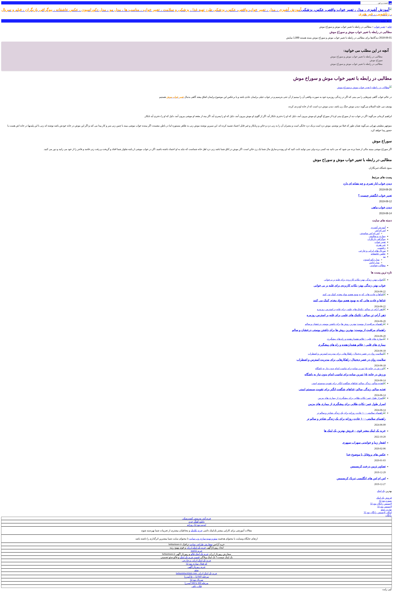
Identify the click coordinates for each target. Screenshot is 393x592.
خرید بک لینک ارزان (196, 547)
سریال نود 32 (196, 579)
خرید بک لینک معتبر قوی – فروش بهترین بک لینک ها (355, 430)
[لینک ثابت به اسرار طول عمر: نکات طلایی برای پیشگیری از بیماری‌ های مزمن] (352, 398)
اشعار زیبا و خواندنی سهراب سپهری (364, 442)
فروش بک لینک (384, 498)
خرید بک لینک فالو (199, 554)
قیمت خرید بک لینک (190, 557)
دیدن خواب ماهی (381, 207)
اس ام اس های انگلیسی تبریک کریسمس (361, 478)
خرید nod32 (196, 550)
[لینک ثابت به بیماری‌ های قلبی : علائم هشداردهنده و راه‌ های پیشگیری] (356, 339)
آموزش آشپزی (378, 227)
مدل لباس (374, 262)
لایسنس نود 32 (384, 506)
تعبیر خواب (379, 26)
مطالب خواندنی (378, 265)
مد (384, 256)
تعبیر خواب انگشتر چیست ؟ (375, 195)
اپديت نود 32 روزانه (196, 525)
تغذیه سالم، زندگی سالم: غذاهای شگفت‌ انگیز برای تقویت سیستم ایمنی (342, 389)
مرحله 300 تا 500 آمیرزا (196, 583)
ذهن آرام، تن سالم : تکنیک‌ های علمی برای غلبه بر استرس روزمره (346, 315)
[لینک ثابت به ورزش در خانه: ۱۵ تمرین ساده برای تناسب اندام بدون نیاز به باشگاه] (350, 368)
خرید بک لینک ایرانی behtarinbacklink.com (196, 573)
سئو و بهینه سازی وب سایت (203, 538)
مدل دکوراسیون (371, 259)
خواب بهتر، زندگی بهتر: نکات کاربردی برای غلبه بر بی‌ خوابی (350, 285)
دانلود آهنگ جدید (196, 521)
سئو (196, 570)
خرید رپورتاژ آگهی (196, 567)
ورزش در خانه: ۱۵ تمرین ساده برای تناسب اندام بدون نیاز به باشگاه (345, 374)
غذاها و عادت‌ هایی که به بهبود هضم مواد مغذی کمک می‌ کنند (349, 300)
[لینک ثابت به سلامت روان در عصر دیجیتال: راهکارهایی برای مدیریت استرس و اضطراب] (347, 353)
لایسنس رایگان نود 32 (381, 503)
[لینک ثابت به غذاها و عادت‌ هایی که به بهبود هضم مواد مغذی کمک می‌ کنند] (354, 294)
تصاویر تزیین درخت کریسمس (368, 466)
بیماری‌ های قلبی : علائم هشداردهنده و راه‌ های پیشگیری (352, 344)
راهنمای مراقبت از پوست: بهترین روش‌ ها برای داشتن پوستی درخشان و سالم (339, 330)
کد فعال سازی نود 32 (196, 563)
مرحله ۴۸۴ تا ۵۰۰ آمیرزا (196, 576)
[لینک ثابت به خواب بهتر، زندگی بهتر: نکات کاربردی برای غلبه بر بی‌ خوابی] (355, 279)
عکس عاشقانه (378, 253)
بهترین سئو (386, 509)
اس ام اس (380, 230)
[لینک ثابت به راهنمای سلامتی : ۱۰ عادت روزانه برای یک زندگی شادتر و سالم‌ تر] (351, 413)
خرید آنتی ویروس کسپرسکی (196, 518)
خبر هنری (381, 245)
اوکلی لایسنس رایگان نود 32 (378, 512)
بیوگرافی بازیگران (377, 239)
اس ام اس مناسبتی (369, 233)
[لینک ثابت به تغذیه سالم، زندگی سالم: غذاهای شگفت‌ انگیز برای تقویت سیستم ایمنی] (348, 383)
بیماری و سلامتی (377, 236)
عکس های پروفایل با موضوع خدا (366, 454)
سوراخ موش (376, 60)
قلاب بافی (196, 586)
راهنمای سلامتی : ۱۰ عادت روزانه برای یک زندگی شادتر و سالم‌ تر (346, 418)
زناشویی (381, 248)
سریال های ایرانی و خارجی (372, 250)
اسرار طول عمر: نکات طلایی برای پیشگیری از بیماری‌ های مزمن (347, 404)
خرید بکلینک (196, 530)
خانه (383, 20)
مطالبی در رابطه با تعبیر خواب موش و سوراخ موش (356, 56)
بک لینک (381, 491)
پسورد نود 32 (385, 500)
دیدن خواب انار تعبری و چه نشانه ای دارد (367, 183)
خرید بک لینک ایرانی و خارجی (196, 560)
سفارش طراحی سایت (201, 544)
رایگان (388, 515)
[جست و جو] (390, 3)
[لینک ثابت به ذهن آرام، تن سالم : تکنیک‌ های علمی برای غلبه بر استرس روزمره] (351, 309)
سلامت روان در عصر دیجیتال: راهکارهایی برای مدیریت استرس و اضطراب (341, 359)
